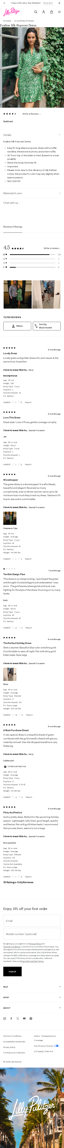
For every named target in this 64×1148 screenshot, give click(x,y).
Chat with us (11, 202)
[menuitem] (35, 12)
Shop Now (48, 3)
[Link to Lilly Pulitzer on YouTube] (24, 1018)
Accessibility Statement (14, 1041)
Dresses (7, 20)
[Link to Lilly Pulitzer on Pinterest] (31, 1018)
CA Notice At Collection (14, 1052)
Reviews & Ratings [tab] (12, 226)
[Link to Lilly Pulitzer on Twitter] (17, 1018)
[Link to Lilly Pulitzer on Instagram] (4, 1018)
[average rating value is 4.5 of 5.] (11, 113)
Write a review (51, 248)
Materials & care (12, 193)
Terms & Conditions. (12, 947)
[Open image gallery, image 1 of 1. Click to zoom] (32, 67)
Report (28, 402)
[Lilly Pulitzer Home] (11, 12)
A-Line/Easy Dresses (24, 20)
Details (7, 135)
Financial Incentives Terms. (32, 961)
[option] (32, 67)
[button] (59, 3)
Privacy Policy (35, 944)
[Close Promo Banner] (4, 3)
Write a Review (30, 113)
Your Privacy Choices (43, 1046)
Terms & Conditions (12, 1036)
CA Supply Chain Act (43, 1051)
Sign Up (12, 971)
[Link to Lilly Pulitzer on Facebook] (11, 1018)
